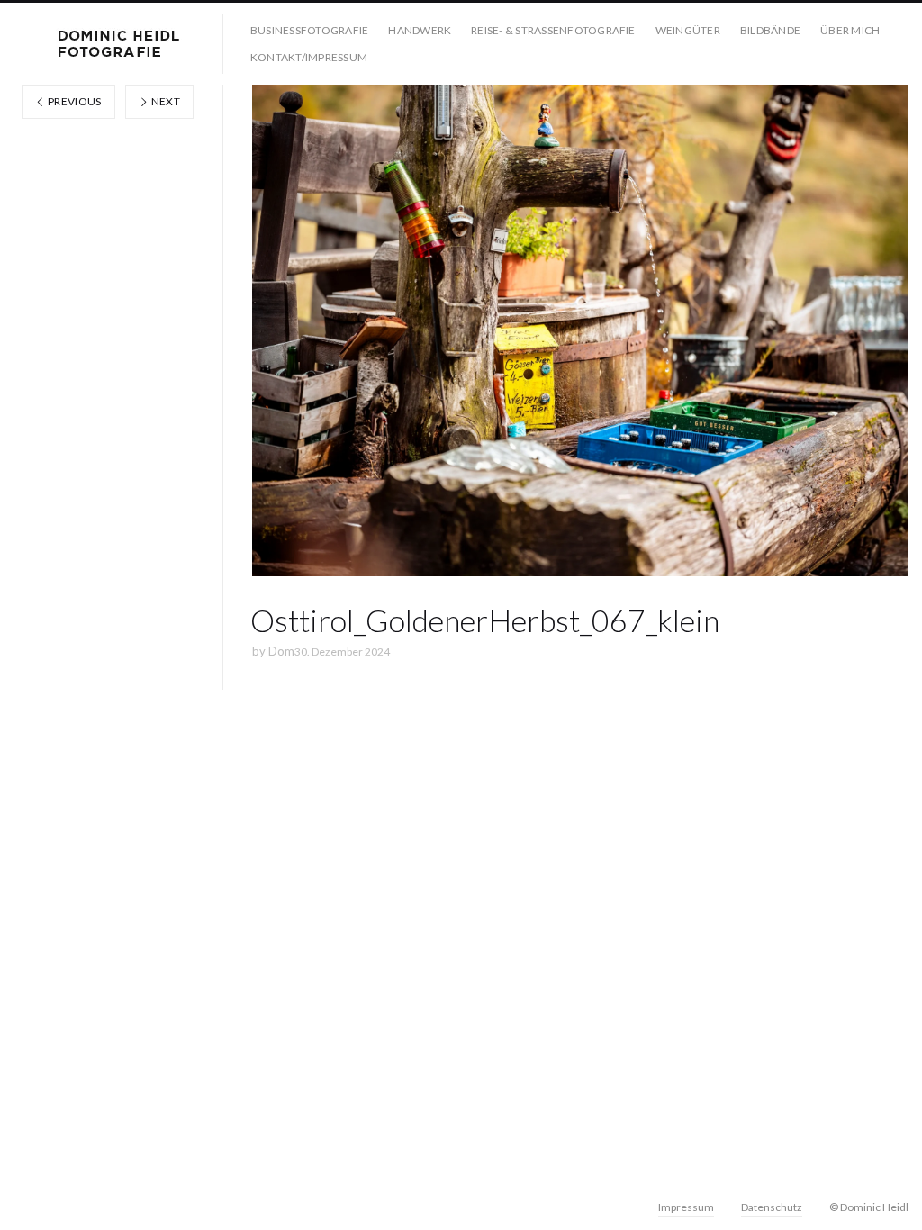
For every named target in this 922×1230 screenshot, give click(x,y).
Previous (74, 101)
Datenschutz (771, 1207)
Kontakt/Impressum (308, 57)
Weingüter (687, 30)
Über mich (850, 30)
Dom (281, 651)
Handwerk (419, 30)
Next (164, 101)
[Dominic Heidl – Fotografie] (119, 43)
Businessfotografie (309, 30)
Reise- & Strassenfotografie (553, 30)
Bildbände (770, 30)
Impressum (686, 1207)
